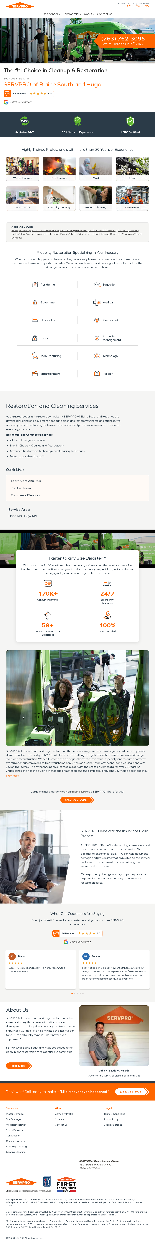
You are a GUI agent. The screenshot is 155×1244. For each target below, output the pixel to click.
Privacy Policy (111, 1119)
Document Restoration (46, 234)
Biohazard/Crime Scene (45, 230)
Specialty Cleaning (16, 1146)
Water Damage (15, 1113)
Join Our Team (21, 488)
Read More (18, 1065)
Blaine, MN (15, 516)
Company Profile (64, 1113)
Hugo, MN (30, 516)
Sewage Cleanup (21, 230)
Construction (13, 1135)
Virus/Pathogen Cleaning (74, 230)
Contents (17, 237)
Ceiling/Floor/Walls (22, 234)
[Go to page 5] (83, 993)
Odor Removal (85, 234)
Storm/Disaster (14, 1130)
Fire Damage (13, 1119)
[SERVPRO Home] (20, 5)
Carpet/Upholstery (128, 230)
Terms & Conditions (114, 1113)
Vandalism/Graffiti (132, 234)
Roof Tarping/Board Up (108, 234)
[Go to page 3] (77, 993)
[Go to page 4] (80, 993)
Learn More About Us (26, 481)
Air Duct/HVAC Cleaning (103, 230)
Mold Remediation (16, 1124)
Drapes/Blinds (68, 234)
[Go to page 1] (72, 993)
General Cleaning (16, 1152)
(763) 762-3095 (138, 6)
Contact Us (104, 14)
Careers (59, 1119)
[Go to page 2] (74, 993)
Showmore (12, 775)
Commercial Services (25, 495)
